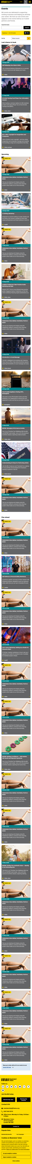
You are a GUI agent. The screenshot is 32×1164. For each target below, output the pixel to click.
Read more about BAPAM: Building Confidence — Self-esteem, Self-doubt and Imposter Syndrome (16, 753)
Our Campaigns (20, 1134)
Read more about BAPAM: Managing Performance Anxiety (16, 424)
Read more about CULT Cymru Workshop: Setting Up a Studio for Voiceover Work (16, 644)
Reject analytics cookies (9, 1157)
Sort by (3, 38)
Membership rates (8, 1099)
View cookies (16, 1161)
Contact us (16, 1126)
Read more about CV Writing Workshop (16, 209)
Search (27, 27)
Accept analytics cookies (10, 1153)
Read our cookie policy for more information (17, 1149)
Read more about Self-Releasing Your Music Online (16, 60)
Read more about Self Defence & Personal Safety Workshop (16, 572)
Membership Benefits (6, 1134)
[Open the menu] (30, 2)
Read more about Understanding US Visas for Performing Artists (16, 458)
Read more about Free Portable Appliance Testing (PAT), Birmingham (16, 388)
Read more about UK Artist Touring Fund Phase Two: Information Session (16, 95)
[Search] (26, 2)
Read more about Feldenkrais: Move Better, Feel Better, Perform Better (16, 174)
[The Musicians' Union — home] (6, 2)
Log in (21, 1)
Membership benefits (23, 1099)
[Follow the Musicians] (2, 1086)
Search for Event (5, 24)
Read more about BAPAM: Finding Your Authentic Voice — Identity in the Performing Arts (16, 862)
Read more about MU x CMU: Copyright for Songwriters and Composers (16, 131)
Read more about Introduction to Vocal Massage (16, 353)
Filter (28, 33)
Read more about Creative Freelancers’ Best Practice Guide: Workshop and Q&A (16, 281)
